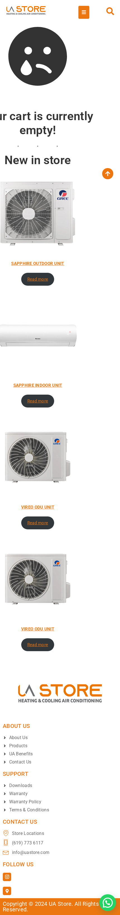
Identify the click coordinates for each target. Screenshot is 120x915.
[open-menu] (84, 12)
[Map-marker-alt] (7, 891)
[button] (107, 902)
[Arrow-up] (107, 173)
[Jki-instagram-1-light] (7, 877)
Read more (37, 279)
